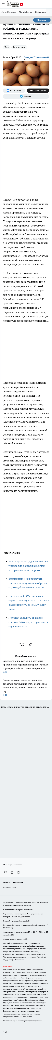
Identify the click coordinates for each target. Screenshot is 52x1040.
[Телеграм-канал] (26, 96)
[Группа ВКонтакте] (14, 91)
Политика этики (9, 888)
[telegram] (31, 644)
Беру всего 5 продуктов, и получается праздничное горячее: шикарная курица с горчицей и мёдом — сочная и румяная (25, 666)
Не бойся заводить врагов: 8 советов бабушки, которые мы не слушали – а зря (29, 622)
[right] (49, 12)
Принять (41, 20)
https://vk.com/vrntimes (34, 1000)
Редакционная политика (13, 882)
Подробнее (19, 960)
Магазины (19, 47)
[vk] (22, 644)
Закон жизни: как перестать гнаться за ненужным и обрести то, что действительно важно (28, 583)
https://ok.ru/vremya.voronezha (15, 1003)
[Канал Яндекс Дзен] (38, 91)
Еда (6, 47)
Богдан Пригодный (36, 57)
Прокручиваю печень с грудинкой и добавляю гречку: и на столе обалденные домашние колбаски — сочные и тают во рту (25, 687)
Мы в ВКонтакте (8, 12)
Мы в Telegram (25, 12)
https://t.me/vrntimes (16, 1000)
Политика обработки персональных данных (22, 1021)
